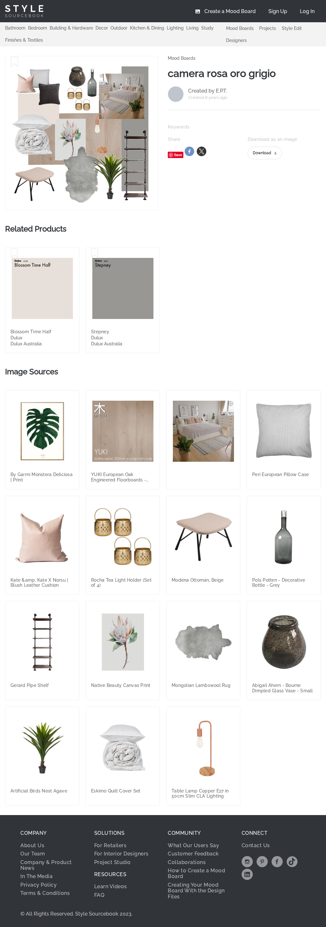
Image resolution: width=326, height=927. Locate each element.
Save (178, 154)
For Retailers (110, 845)
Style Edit (292, 28)
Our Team (32, 854)
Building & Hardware (71, 28)
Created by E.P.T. (207, 91)
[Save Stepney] (94, 253)
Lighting (175, 28)
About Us (32, 845)
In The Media (36, 876)
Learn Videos (110, 886)
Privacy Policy (38, 885)
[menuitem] (307, 11)
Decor (102, 28)
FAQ (99, 895)
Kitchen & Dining (147, 28)
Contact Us (256, 845)
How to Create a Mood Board (196, 873)
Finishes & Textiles (24, 40)
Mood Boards (240, 28)
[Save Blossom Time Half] (14, 253)
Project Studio (112, 862)
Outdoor (118, 28)
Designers (236, 40)
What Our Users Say (193, 845)
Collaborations (187, 862)
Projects (267, 28)
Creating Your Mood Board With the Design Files (196, 891)
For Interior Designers (121, 854)
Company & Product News (46, 865)
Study (207, 28)
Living (192, 28)
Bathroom (15, 28)
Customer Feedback (193, 854)
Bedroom (37, 28)
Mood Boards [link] (181, 58)
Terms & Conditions (45, 893)
